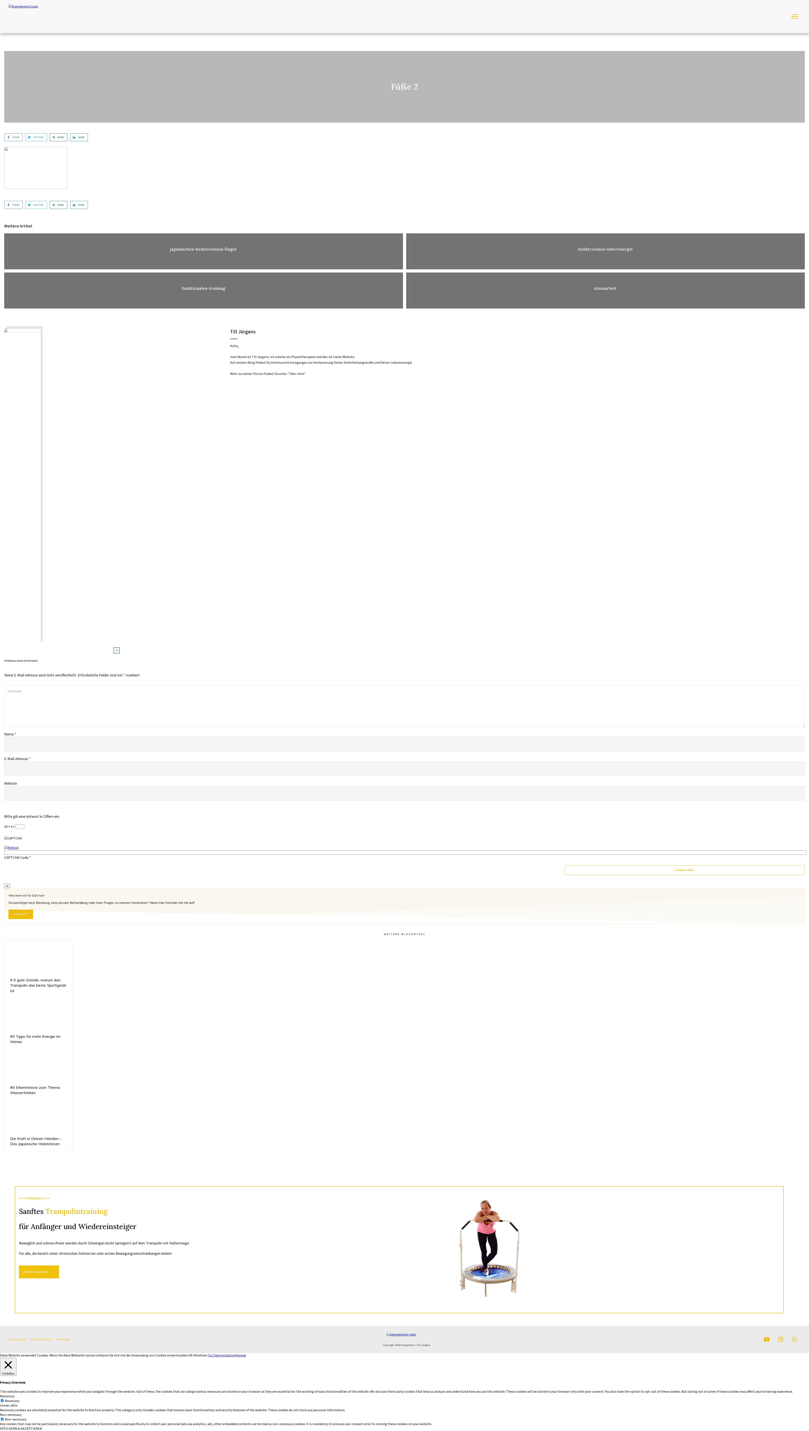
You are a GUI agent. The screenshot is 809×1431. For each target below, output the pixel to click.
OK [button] (190, 1355)
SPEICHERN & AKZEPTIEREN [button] (21, 1428)
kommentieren (684, 870)
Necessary (12, 1401)
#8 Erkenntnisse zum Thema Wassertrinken (38, 1074)
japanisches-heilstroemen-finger (203, 251)
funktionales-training (203, 291)
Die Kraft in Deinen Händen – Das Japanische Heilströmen (38, 1125)
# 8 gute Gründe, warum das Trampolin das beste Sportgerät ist (38, 969)
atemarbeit (605, 291)
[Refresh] (11, 848)
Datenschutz (41, 1339)
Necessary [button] (7, 1396)
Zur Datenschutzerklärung (227, 1355)
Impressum (17, 1339)
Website (10, 783)
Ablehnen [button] (200, 1355)
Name (10, 734)
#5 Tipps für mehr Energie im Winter (38, 1023)
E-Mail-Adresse (17, 759)
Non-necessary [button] (10, 1414)
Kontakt (63, 1339)
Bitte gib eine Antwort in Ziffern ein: (32, 816)
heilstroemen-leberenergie (605, 251)
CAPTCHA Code (16, 857)
